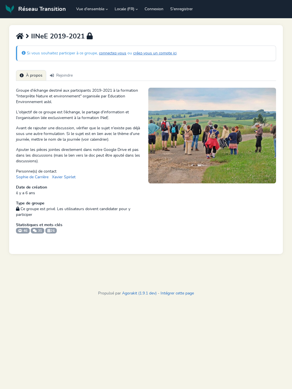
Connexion (154, 9)
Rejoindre (64, 75)
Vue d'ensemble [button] (90, 9)
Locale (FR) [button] (124, 9)
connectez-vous (112, 53)
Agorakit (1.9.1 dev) (139, 293)
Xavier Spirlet (64, 177)
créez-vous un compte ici (155, 53)
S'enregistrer (181, 9)
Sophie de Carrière (32, 177)
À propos (34, 75)
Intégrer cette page (177, 293)
